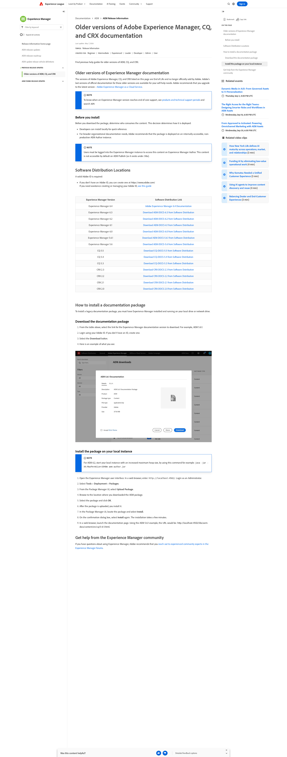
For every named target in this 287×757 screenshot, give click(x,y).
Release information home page (36, 44)
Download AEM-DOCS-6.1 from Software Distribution (168, 225)
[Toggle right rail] (223, 11)
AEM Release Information (115, 18)
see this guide (144, 185)
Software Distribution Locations (236, 46)
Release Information (91, 48)
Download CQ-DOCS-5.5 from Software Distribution (168, 250)
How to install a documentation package (240, 52)
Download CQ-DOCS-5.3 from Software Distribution (168, 263)
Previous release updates (32, 68)
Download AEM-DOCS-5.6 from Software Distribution (168, 244)
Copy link (243, 19)
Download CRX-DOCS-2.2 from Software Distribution (168, 275)
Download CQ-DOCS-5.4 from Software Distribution (168, 256)
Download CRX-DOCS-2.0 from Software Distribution (168, 288)
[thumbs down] (165, 753)
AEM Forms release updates (33, 81)
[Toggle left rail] (64, 11)
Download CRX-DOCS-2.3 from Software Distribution (168, 269)
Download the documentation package (241, 57)
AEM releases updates (31, 50)
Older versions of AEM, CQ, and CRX (40, 74)
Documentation (83, 18)
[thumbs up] (158, 753)
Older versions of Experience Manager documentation (239, 32)
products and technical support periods (181, 99)
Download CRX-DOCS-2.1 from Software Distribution (169, 282)
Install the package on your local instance (243, 63)
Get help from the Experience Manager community (239, 71)
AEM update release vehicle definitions (38, 62)
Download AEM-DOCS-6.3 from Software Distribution (168, 212)
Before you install (232, 40)
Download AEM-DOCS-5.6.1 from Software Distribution (168, 237)
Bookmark (230, 19)
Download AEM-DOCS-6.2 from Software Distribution (168, 218)
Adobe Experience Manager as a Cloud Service (119, 86)
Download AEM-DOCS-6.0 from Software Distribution (168, 231)
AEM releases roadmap (31, 56)
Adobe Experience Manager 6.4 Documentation (168, 206)
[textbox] (41, 27)
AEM (96, 18)
